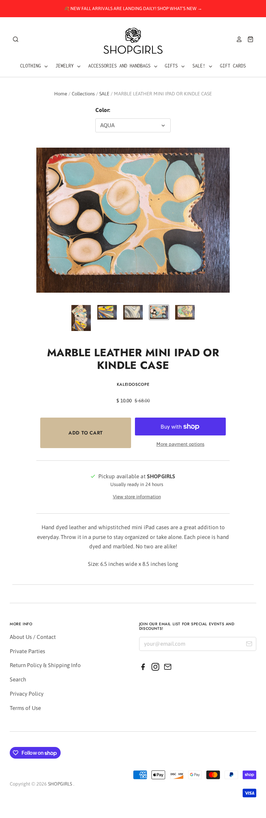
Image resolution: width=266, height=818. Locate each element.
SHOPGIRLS (60, 784)
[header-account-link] (236, 39)
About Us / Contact (33, 637)
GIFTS (172, 65)
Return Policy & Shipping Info (45, 665)
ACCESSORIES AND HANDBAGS (120, 65)
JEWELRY (65, 65)
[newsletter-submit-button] (249, 645)
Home (60, 93)
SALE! (200, 65)
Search (18, 679)
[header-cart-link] (248, 39)
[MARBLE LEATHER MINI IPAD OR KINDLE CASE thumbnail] (81, 318)
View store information (137, 496)
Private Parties (27, 651)
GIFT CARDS (233, 65)
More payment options (180, 444)
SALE (104, 93)
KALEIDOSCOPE (133, 384)
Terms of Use (25, 708)
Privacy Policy (26, 693)
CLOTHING (31, 65)
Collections (83, 93)
